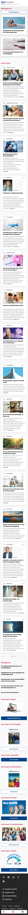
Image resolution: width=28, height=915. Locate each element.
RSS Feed (4, 906)
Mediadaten (8, 899)
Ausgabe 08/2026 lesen (14, 718)
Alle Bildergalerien (14, 12)
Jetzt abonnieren (14, 749)
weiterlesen (21, 96)
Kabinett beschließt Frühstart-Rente (13, 305)
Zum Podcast (14, 818)
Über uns (10, 906)
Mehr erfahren (14, 870)
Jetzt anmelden (14, 759)
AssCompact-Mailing (10, 896)
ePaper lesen (14, 791)
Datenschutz (12, 908)
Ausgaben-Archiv (9, 892)
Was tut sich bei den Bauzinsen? (10, 692)
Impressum (4, 908)
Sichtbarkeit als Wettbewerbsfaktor (13, 193)
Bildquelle (17, 906)
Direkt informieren (14, 845)
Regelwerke (20, 908)
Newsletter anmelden (11, 889)
